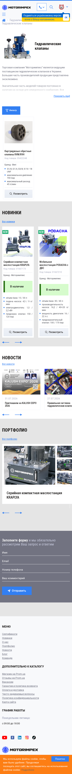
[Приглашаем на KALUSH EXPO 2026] (21, 389)
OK (66, 17)
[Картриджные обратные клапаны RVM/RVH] (19, 132)
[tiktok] (34, 737)
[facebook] (12, 737)
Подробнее (27, 769)
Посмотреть (20, 193)
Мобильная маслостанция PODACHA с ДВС (53, 265)
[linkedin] (19, 737)
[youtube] (4, 737)
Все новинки (8, 221)
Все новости (8, 364)
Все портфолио (9, 439)
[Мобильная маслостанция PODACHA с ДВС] (54, 242)
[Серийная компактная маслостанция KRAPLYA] (18, 242)
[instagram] (27, 737)
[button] (5, 342)
